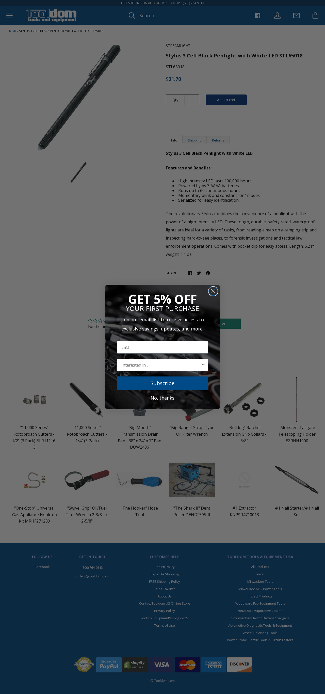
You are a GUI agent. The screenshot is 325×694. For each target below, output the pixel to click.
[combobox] (161, 365)
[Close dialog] (213, 291)
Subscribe (162, 383)
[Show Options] (203, 365)
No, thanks (162, 398)
